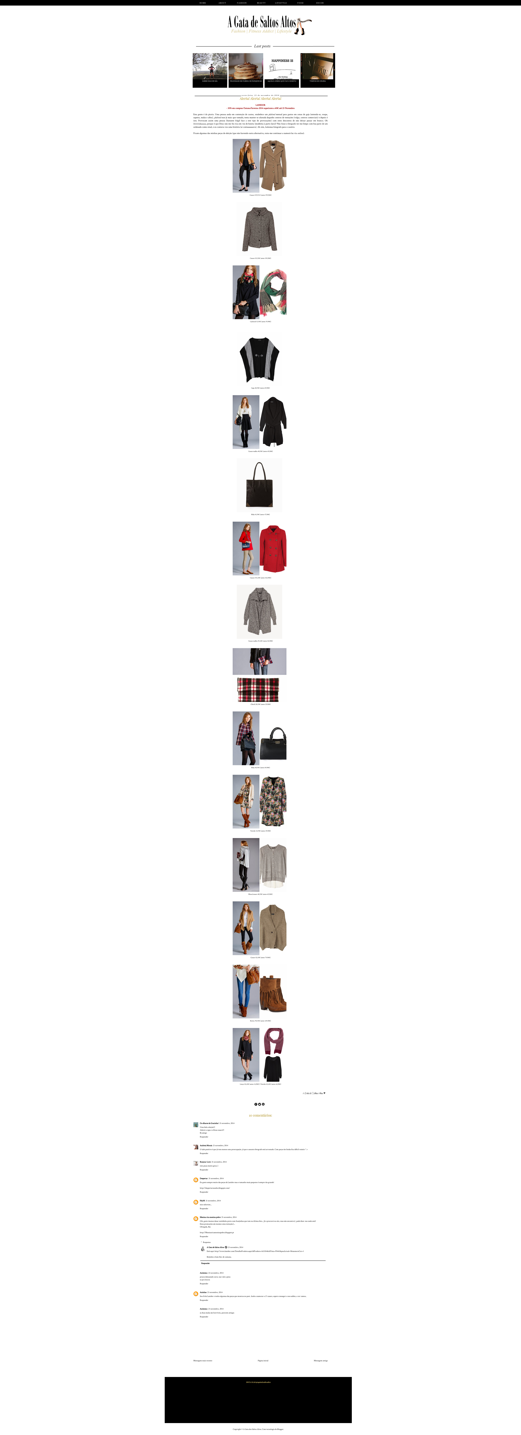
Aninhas (203, 1292)
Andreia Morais (206, 1145)
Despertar (204, 1178)
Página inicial (263, 1360)
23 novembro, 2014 (215, 1292)
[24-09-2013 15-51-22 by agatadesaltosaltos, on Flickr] (315, 1093)
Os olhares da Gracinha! (209, 1123)
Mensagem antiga (321, 1360)
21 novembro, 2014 (226, 1123)
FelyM (202, 1200)
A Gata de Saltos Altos (215, 1247)
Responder (204, 1137)
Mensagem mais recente (202, 1360)
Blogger (280, 1429)
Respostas (207, 1242)
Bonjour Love (205, 1162)
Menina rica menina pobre (210, 1217)
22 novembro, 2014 (215, 1273)
